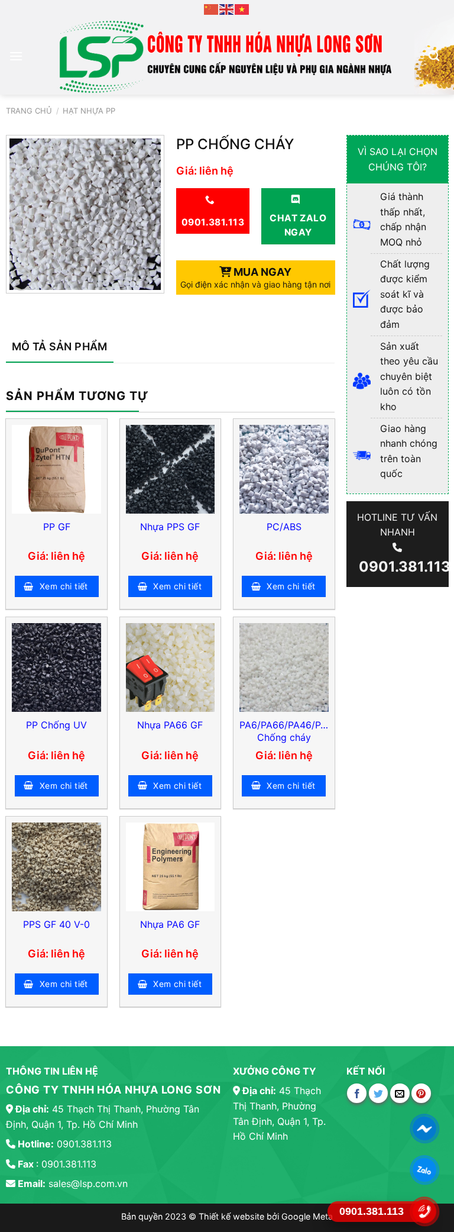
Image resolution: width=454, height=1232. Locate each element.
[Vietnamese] (242, 8)
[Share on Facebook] (357, 1093)
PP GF (56, 527)
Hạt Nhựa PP (89, 110)
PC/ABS (284, 527)
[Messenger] (425, 1128)
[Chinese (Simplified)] (211, 8)
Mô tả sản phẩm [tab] (60, 346)
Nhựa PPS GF (170, 527)
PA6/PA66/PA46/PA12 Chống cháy (284, 731)
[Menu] (16, 55)
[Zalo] (425, 1170)
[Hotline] (425, 1211)
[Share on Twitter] (378, 1093)
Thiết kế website (233, 1216)
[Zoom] (21, 279)
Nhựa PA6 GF (170, 924)
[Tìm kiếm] (434, 56)
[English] (227, 8)
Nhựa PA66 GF (170, 725)
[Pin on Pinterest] (421, 1093)
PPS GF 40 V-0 (56, 924)
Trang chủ (29, 110)
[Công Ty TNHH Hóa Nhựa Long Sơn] (224, 56)
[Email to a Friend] (400, 1093)
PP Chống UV (56, 725)
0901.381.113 (402, 566)
